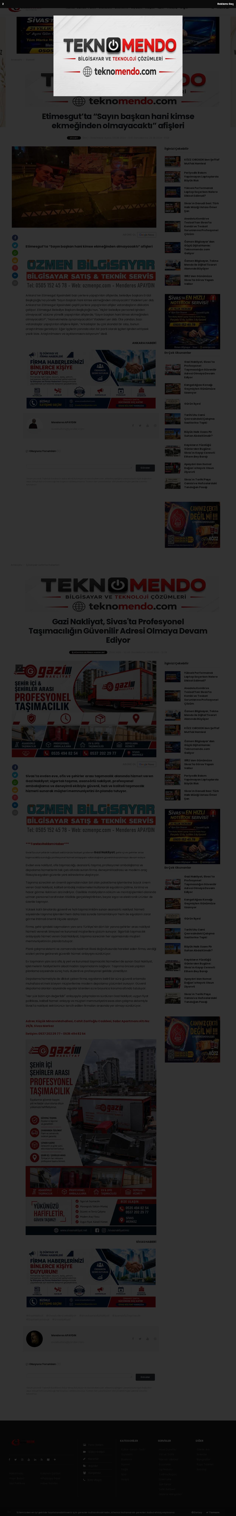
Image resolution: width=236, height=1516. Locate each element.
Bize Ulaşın (94, 1480)
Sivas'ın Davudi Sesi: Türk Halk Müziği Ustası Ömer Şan (201, 207)
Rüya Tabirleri (205, 1464)
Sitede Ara (203, 1449)
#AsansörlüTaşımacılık (126, 1315)
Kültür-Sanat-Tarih (81, 7)
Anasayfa (16, 59)
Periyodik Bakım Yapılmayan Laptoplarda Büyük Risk (201, 176)
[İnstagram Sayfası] (23, 1459)
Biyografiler (204, 1459)
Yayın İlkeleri (16, 1478)
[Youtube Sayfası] (30, 1459)
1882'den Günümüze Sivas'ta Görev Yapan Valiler (199, 280)
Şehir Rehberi (167, 1489)
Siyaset (136, 7)
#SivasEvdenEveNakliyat (61, 1315)
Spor (160, 7)
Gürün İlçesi (192, 404)
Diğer (184, 7)
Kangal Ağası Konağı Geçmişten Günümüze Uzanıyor (200, 388)
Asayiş (172, 7)
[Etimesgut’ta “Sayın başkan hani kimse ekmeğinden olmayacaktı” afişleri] (84, 187)
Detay (198, 1512)
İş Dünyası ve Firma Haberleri (42, 565)
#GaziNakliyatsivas (38, 1319)
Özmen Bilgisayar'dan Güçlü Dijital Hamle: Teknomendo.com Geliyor (199, 247)
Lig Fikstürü (165, 1469)
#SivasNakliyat (61, 1319)
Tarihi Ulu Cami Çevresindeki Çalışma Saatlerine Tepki (199, 419)
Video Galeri (96, 1452)
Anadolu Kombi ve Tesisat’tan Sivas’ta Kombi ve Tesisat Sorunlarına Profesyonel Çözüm (201, 226)
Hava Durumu (167, 1449)
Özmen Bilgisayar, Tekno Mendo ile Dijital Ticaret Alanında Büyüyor (201, 264)
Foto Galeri (95, 1445)
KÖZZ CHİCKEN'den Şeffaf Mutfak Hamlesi (201, 161)
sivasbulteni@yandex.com (67, 429)
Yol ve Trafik (166, 1454)
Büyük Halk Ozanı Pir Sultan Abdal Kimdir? (198, 434)
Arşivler (93, 1466)
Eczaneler (165, 1464)
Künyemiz (94, 1473)
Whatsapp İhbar (50, 1478)
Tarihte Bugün (168, 1474)
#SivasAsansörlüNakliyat (94, 1315)
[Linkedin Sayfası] (36, 1459)
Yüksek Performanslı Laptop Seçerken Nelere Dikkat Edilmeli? (201, 192)
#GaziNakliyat (35, 1315)
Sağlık (150, 7)
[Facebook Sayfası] (11, 1459)
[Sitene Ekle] (56, 1459)
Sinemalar (165, 1479)
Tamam (214, 1512)
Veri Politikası (17, 1483)
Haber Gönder (49, 1483)
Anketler (202, 1454)
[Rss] (43, 1459)
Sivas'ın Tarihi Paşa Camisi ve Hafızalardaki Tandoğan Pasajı (200, 483)
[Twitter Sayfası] (17, 1459)
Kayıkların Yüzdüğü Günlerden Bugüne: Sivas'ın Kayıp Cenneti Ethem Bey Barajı (199, 450)
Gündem (105, 7)
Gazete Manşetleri (170, 1494)
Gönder (145, 467)
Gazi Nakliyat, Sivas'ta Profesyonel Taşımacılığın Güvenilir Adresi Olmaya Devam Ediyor (200, 369)
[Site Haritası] (50, 1459)
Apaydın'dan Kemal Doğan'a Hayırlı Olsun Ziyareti (199, 468)
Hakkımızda (16, 1473)
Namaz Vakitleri (168, 1459)
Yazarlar (93, 1459)
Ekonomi (121, 7)
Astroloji (201, 1469)
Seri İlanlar (165, 1484)
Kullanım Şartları (50, 1473)
